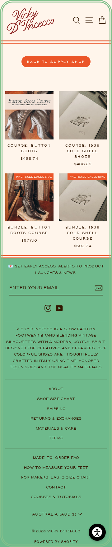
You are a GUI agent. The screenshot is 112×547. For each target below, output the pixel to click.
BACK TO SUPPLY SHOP (56, 61)
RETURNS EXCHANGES (56, 418)
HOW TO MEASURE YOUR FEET (56, 467)
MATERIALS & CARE (56, 428)
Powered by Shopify (56, 542)
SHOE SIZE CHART (56, 399)
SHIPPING (56, 409)
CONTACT (56, 487)
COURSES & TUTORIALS (56, 497)
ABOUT (56, 389)
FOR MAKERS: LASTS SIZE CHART (56, 477)
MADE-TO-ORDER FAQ (56, 457)
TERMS (56, 438)
